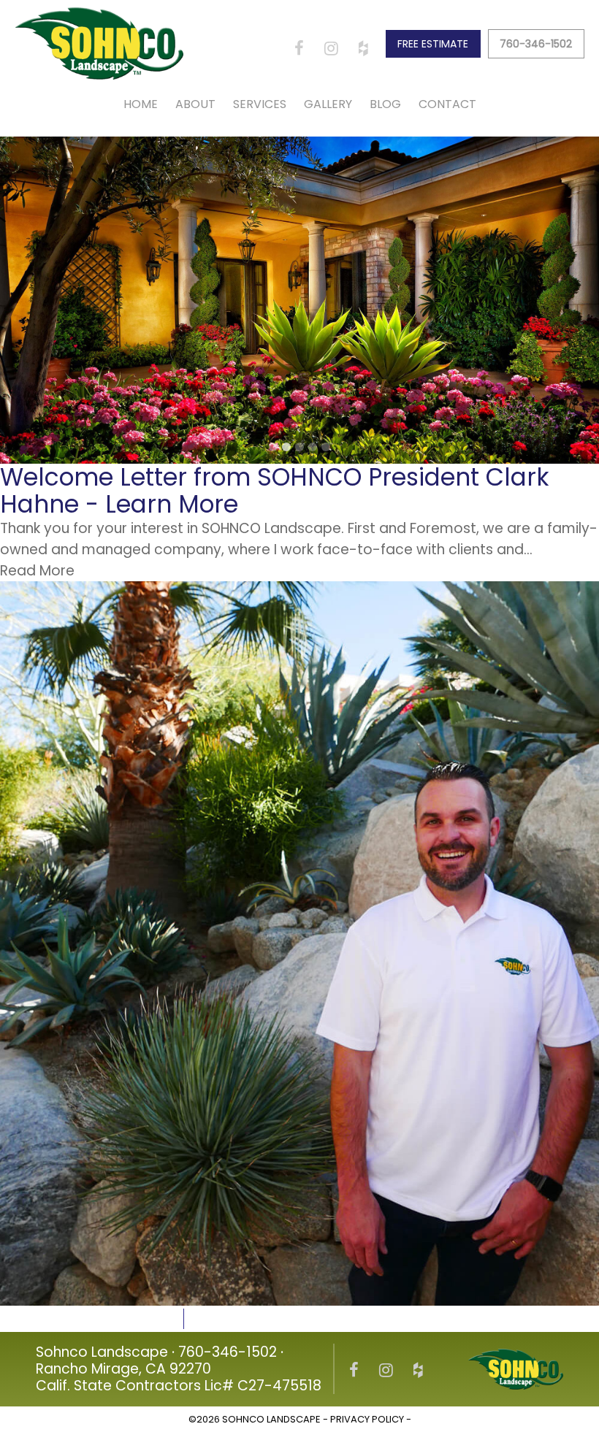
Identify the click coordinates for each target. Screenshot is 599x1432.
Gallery (328, 104)
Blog (385, 104)
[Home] (99, 43)
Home (140, 104)
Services (259, 104)
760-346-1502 (536, 44)
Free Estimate (432, 44)
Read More (37, 571)
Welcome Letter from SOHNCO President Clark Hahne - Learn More (274, 491)
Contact (447, 104)
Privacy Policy (367, 1419)
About (195, 104)
